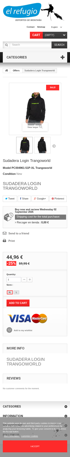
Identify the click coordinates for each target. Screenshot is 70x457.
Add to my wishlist (22, 330)
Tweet (11, 198)
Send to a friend (18, 233)
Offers (16, 70)
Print (11, 240)
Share (24, 198)
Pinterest (59, 198)
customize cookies (29, 436)
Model (7, 167)
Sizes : (10, 285)
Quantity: (11, 274)
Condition (9, 173)
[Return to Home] (6, 70)
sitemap (41, 27)
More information (12, 436)
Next (54, 146)
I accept (35, 446)
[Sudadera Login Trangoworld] (24, 145)
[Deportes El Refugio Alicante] (33, 12)
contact (31, 27)
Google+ (41, 198)
